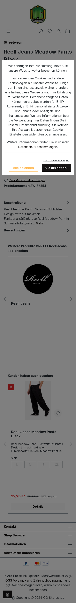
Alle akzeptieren (57, 168)
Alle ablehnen (23, 168)
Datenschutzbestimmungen (37, 147)
